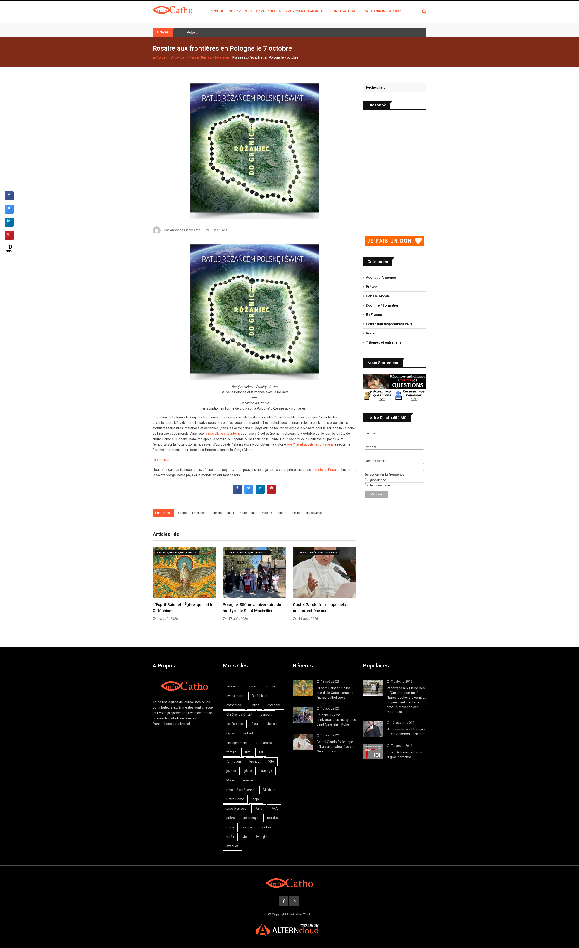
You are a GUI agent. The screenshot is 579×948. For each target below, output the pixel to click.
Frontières (198, 512)
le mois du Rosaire (325, 470)
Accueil (217, 11)
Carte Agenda (268, 11)
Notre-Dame (247, 512)
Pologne (266, 512)
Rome (370, 333)
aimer (253, 686)
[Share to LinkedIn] (260, 492)
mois (230, 512)
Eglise (230, 733)
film (247, 752)
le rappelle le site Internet (223, 434)
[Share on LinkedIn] (9, 225)
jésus (248, 771)
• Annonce (176, 57)
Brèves (371, 287)
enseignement (236, 743)
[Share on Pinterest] (271, 492)
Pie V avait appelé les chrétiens (310, 444)
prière (281, 512)
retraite (272, 818)
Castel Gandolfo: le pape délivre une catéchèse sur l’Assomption (336, 746)
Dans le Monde (378, 296)
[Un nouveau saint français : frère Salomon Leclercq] (373, 729)
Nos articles (240, 11)
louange (266, 771)
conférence (234, 724)
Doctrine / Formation (382, 305)
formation (233, 761)
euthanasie (264, 743)
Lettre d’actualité (344, 11)
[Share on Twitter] (248, 492)
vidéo (230, 837)
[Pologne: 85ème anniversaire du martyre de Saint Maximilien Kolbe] (303, 715)
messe (248, 780)
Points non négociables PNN (389, 324)
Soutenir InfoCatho (383, 11)
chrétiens (274, 705)
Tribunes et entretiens (383, 342)
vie (245, 837)
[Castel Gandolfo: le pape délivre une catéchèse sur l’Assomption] (303, 742)
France (254, 761)
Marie (230, 780)
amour (270, 686)
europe (182, 512)
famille (231, 752)
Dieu (255, 724)
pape (256, 799)
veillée (266, 827)
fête (271, 761)
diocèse (272, 724)
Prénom (370, 447)
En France (374, 315)
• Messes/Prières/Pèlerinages (208, 57)
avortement (234, 696)
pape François (236, 808)
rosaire (295, 512)
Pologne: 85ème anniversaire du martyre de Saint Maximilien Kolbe (239, 32)
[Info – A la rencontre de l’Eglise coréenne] (373, 751)
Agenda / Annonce (381, 278)
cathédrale (234, 705)
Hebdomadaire (379, 485)
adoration (233, 686)
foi (261, 752)
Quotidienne (377, 480)
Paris (258, 808)
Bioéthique (259, 696)
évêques (232, 846)
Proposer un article (304, 11)
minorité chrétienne (240, 790)
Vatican (248, 827)
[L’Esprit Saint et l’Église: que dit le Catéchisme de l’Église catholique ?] (303, 688)
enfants (249, 733)
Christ (254, 705)
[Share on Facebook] (237, 492)
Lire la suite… (162, 460)
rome (230, 827)
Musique (269, 790)
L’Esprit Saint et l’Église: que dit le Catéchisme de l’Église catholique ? (335, 693)
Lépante (216, 512)
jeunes (231, 771)
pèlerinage (251, 818)
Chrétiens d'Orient (239, 714)
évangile (261, 837)
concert (266, 714)
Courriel (370, 433)
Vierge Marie (313, 512)
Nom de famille (375, 460)
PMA (274, 808)
